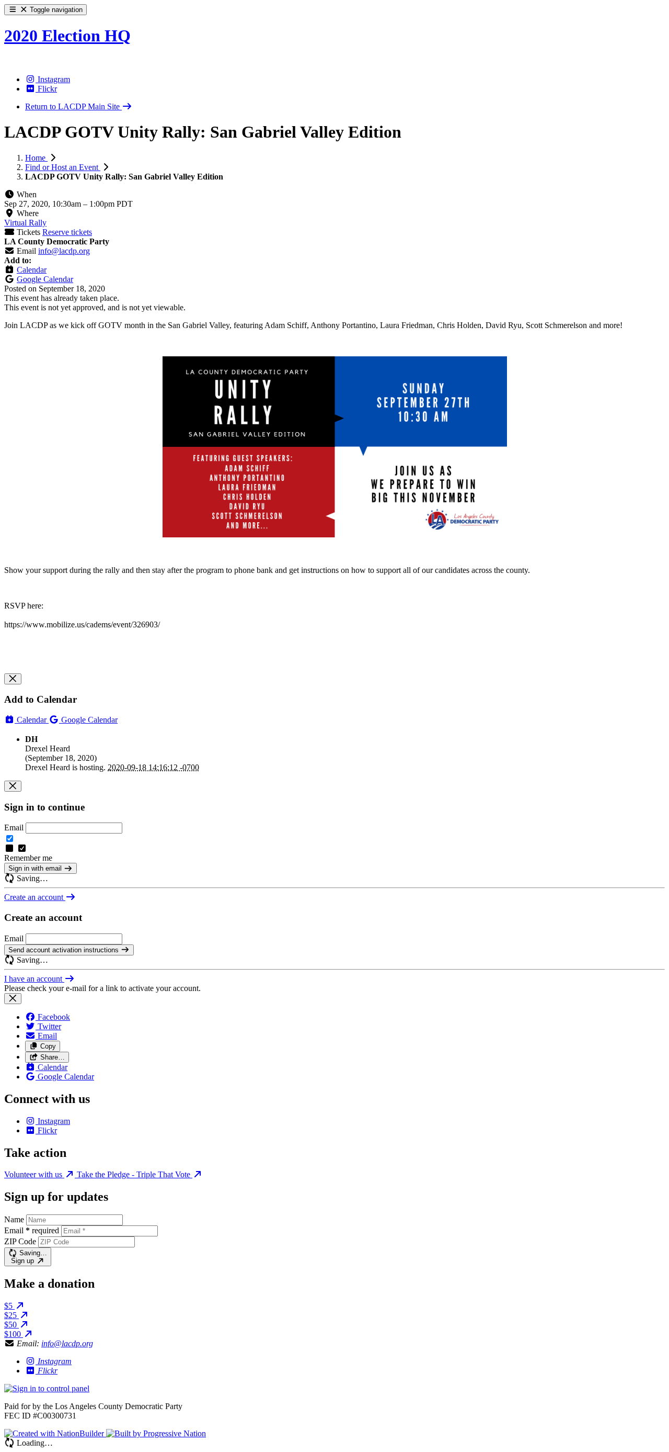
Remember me (28, 857)
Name (14, 1219)
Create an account (34, 897)
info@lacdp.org (64, 250)
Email (14, 827)
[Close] (12, 678)
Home (36, 157)
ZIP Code (20, 1241)
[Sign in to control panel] (46, 1388)
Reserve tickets (67, 232)
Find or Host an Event (62, 167)
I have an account (34, 978)
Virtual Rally (25, 222)
